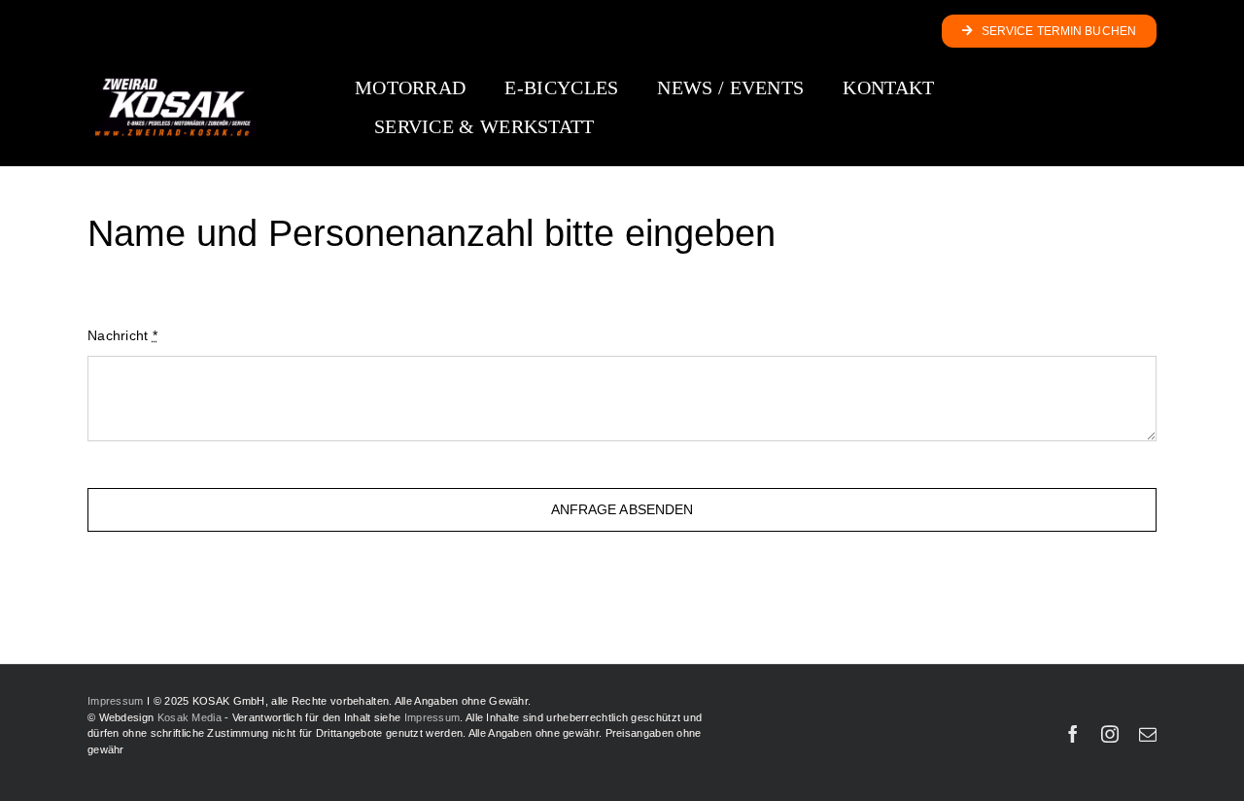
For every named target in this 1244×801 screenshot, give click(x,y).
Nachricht (122, 335)
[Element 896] (172, 83)
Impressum (115, 701)
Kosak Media (189, 717)
